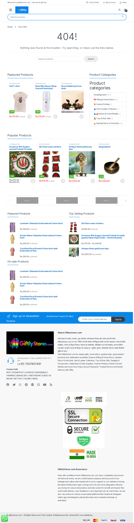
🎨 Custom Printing (102, 104)
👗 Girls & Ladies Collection (105, 109)
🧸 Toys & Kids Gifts (102, 118)
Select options (33, 181)
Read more (81, 116)
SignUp (118, 319)
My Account (110, 2)
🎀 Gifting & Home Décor (104, 99)
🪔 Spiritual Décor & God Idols (106, 123)
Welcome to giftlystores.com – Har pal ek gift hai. (27, 2)
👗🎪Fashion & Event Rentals (106, 114)
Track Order (94, 2)
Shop (124, 2)
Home (9, 27)
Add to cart (29, 116)
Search (122, 17)
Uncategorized (14, 83)
